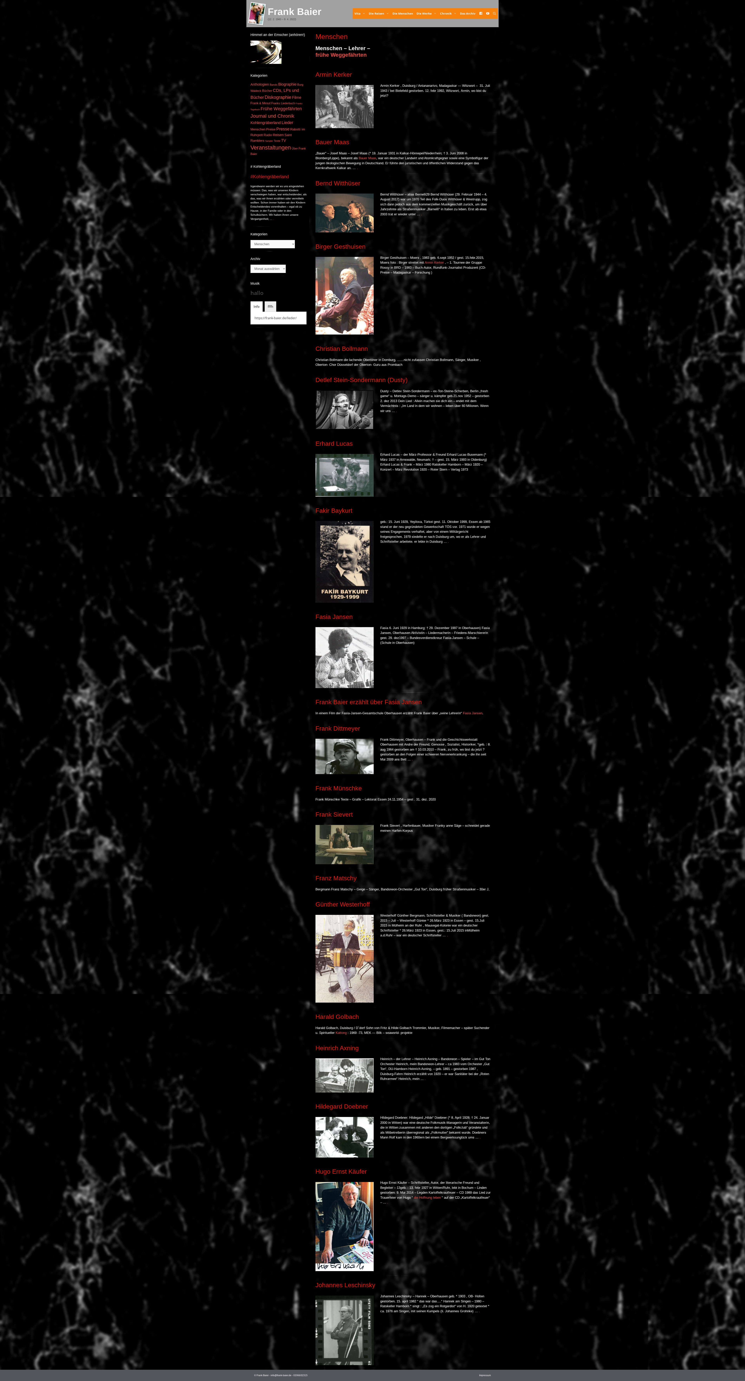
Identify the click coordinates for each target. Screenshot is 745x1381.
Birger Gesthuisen (340, 246)
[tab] (256, 306)
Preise (270, 129)
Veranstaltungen (270, 147)
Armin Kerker (333, 74)
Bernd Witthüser (337, 183)
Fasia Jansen (334, 616)
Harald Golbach (337, 1016)
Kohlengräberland (265, 123)
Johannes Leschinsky (345, 1285)
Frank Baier (294, 11)
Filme (296, 97)
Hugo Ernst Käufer (341, 1171)
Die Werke (424, 13)
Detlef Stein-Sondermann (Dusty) (361, 379)
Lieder (287, 122)
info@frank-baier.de (281, 1375)
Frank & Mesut (260, 103)
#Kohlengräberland (269, 176)
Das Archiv (468, 13)
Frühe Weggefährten (281, 108)
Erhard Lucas (334, 443)
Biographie (287, 84)
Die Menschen (402, 13)
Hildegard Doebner (341, 1106)
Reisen (278, 135)
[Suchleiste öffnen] (494, 13)
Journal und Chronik (272, 116)
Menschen (257, 129)
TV (283, 140)
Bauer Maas (332, 142)
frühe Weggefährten (341, 55)
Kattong (341, 1033)
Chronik (446, 13)
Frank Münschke (338, 788)
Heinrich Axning (337, 1048)
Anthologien (259, 84)
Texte (277, 140)
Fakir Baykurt (333, 510)
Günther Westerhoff (342, 904)
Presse (282, 129)
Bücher (267, 90)
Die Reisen (376, 13)
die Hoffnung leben (427, 1197)
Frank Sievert (334, 814)
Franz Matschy (336, 878)
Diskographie (278, 97)
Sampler (269, 141)
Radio (268, 135)
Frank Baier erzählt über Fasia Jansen (368, 702)
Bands (273, 84)
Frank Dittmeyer (337, 728)
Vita (357, 13)
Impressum (485, 1375)
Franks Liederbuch (283, 103)
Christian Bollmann (341, 348)
